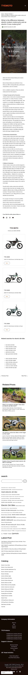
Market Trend (13, 464)
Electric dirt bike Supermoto (7, 571)
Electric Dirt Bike (5, 438)
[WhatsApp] (6, 217)
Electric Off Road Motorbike (6, 522)
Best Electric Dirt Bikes (16, 494)
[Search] (25, 481)
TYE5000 (10, 533)
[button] (7, 263)
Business (14, 626)
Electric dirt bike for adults (20, 505)
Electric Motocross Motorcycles (21, 517)
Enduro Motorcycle (13, 526)
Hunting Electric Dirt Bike (6, 593)
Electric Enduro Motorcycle (7, 580)
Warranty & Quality (14, 644)
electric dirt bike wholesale (11, 358)
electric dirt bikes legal (6, 576)
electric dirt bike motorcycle (11, 362)
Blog (14, 624)
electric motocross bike (8, 517)
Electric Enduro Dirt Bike (6, 514)
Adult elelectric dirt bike (7, 467)
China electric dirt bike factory (15, 498)
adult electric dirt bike (10, 352)
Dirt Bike (9, 500)
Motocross (23, 528)
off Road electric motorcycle (6, 530)
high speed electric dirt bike (11, 353)
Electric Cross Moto (5, 565)
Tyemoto (4, 407)
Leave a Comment (6, 435)
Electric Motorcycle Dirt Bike (7, 589)
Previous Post (4, 375)
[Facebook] (3, 217)
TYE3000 (5, 533)
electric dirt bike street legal (15, 438)
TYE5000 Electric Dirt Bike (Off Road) (14, 637)
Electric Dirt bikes (10, 407)
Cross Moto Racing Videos (14, 657)
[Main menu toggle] (25, 5)
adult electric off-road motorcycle (17, 489)
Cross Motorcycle (4, 500)
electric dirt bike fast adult (11, 367)
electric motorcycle (7, 520)
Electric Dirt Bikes (20, 510)
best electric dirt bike (10, 344)
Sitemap (14, 627)
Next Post (25, 375)
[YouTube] (13, 217)
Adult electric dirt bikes (12, 487)
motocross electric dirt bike (11, 365)
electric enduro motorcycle (19, 514)
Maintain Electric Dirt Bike (6, 595)
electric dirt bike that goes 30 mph (6, 512)
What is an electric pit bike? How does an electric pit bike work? (13, 405)
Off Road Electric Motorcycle (7, 600)
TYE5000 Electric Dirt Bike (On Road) (14, 638)
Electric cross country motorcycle (17, 500)
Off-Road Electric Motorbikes (7, 602)
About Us (14, 622)
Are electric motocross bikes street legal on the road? (14, 433)
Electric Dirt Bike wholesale (17, 512)
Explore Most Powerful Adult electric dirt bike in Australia (13, 461)
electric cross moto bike (6, 502)
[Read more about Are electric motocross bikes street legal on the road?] (14, 423)
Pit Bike (13, 530)
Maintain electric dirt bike (17, 528)
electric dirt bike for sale (11, 348)
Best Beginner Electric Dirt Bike (6, 494)
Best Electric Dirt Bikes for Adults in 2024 (7, 496)
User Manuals (14, 646)
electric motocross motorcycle (7, 586)
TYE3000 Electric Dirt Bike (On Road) (14, 635)
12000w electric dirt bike (11, 364)
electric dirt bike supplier (11, 360)
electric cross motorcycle (17, 502)
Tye (2, 533)
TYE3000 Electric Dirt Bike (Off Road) (14, 633)
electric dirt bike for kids (11, 350)
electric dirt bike (17, 230)
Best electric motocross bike (19, 496)
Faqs (14, 649)
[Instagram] (10, 217)
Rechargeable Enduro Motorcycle (20, 530)
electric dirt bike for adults (11, 346)
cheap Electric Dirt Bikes (5, 498)
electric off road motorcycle (8, 524)
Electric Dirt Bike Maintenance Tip (8, 569)
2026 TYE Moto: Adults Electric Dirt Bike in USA (11, 551)
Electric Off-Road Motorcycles (20, 520)
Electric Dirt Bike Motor (13, 508)
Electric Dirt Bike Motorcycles (8, 510)
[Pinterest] (20, 671)
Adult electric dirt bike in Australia (18, 465)
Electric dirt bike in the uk (5, 508)
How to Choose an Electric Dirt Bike (7, 528)
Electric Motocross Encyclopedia (8, 584)
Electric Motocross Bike (6, 582)
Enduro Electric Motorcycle (5, 526)
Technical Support (14, 648)
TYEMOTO (6, 5)
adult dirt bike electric (4, 487)
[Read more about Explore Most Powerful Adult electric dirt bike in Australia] (14, 452)
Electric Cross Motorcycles (7, 567)
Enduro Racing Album (14, 655)
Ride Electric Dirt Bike (6, 604)
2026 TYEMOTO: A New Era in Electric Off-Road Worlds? (13, 549)
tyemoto (13, 410)
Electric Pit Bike (8, 410)
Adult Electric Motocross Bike (6, 489)
